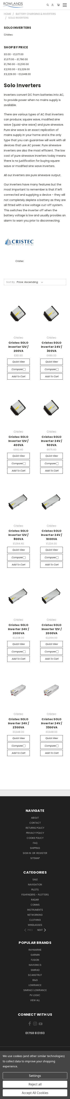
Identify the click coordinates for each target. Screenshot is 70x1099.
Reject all (35, 1084)
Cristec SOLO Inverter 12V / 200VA (18, 347)
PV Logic (35, 995)
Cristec (8, 35)
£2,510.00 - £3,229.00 (17, 69)
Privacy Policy (35, 833)
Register (41, 853)
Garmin (35, 954)
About (35, 817)
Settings (35, 1076)
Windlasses (35, 925)
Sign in (27, 853)
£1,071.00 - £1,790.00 (16, 59)
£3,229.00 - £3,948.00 (17, 74)
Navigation (35, 884)
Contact (35, 822)
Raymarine (35, 949)
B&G (35, 980)
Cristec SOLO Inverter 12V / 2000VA (52, 629)
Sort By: (10, 282)
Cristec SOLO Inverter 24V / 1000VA (51, 535)
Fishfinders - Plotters (35, 894)
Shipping (35, 848)
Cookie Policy (35, 838)
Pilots (35, 889)
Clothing (35, 920)
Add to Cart (18, 376)
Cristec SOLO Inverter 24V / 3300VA (51, 723)
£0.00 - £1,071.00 (14, 54)
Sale (35, 879)
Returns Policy (35, 827)
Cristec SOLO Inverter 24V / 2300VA (18, 723)
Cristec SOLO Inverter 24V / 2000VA (18, 629)
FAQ (35, 843)
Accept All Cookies (35, 1093)
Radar (35, 899)
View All (35, 1000)
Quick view (18, 361)
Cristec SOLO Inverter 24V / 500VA (51, 441)
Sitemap (35, 858)
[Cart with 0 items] (58, 5)
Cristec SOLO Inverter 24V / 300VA (51, 347)
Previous (6, 1095)
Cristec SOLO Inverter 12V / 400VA (18, 441)
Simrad (35, 970)
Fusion (35, 960)
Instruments (35, 909)
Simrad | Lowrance (35, 990)
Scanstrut (35, 975)
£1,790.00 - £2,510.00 (16, 64)
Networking (35, 914)
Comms (35, 904)
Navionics (35, 965)
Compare (17, 369)
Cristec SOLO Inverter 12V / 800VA (18, 535)
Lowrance (35, 985)
